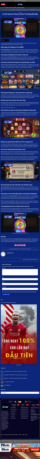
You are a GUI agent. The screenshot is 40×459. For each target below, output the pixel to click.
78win (20, 434)
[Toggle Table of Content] (7, 40)
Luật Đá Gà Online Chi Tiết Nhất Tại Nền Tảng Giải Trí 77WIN (15, 371)
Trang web (4, 286)
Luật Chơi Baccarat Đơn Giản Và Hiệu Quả (30, 259)
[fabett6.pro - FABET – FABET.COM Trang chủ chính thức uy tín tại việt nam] (20, 4)
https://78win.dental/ (14, 434)
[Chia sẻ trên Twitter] (19, 245)
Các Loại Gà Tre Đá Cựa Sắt (9, 381)
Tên (3, 277)
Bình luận (4, 268)
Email (3, 282)
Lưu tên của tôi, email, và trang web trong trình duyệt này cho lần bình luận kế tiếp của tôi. (20, 291)
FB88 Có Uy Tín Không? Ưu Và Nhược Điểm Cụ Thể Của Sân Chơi (15, 378)
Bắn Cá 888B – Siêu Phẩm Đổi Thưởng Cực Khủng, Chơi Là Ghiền (15, 374)
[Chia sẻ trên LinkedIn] (25, 245)
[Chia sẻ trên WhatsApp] (15, 245)
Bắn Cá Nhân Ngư (7, 385)
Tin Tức (1, 7)
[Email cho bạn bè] (21, 245)
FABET (3, 240)
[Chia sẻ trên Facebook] (17, 245)
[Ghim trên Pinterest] (23, 245)
